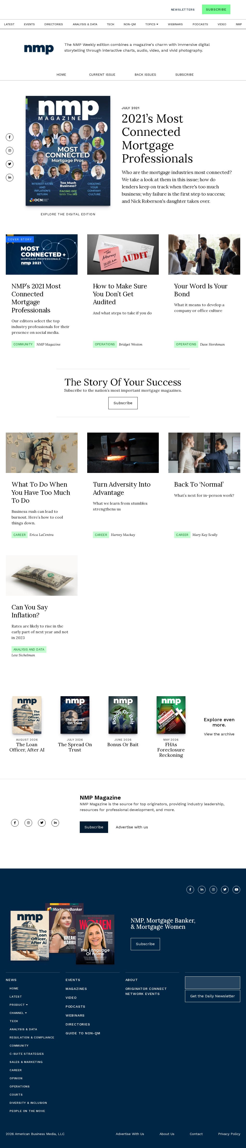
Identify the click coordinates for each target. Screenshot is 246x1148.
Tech (110, 24)
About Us (167, 1134)
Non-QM (130, 24)
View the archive (219, 734)
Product (18, 1004)
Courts (16, 1094)
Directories (53, 24)
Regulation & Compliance (32, 1037)
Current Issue (102, 74)
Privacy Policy (229, 1134)
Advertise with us (132, 827)
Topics (150, 24)
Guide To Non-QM (83, 1033)
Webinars (175, 24)
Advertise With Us (130, 1134)
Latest (9, 24)
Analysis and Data (28, 649)
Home (61, 74)
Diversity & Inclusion (28, 1103)
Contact (196, 1134)
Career (19, 535)
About (131, 980)
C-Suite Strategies (27, 1053)
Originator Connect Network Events (146, 991)
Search (236, 10)
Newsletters (183, 9)
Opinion (16, 1078)
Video (222, 24)
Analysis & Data (85, 24)
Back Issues (145, 74)
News (11, 980)
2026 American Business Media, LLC (35, 1134)
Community (23, 344)
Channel (17, 1013)
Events (29, 24)
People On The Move (27, 1111)
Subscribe (216, 9)
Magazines (76, 989)
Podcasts (200, 24)
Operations (105, 344)
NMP (239, 24)
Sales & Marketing (26, 1062)
